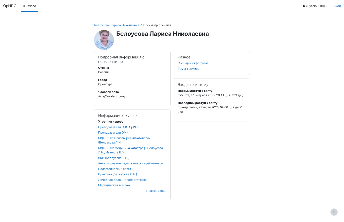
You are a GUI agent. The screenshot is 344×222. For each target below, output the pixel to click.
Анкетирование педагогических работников (130, 163)
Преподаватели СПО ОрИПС (119, 127)
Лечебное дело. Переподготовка (122, 180)
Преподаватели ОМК (113, 132)
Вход (337, 6)
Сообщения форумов (193, 63)
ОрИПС (10, 6)
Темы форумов (188, 69)
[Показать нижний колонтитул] (334, 212)
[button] (315, 6)
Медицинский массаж (114, 185)
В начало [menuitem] (29, 6)
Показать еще (156, 191)
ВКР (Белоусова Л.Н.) (113, 158)
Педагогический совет (114, 169)
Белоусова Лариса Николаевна (116, 25)
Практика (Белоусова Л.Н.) (117, 174)
